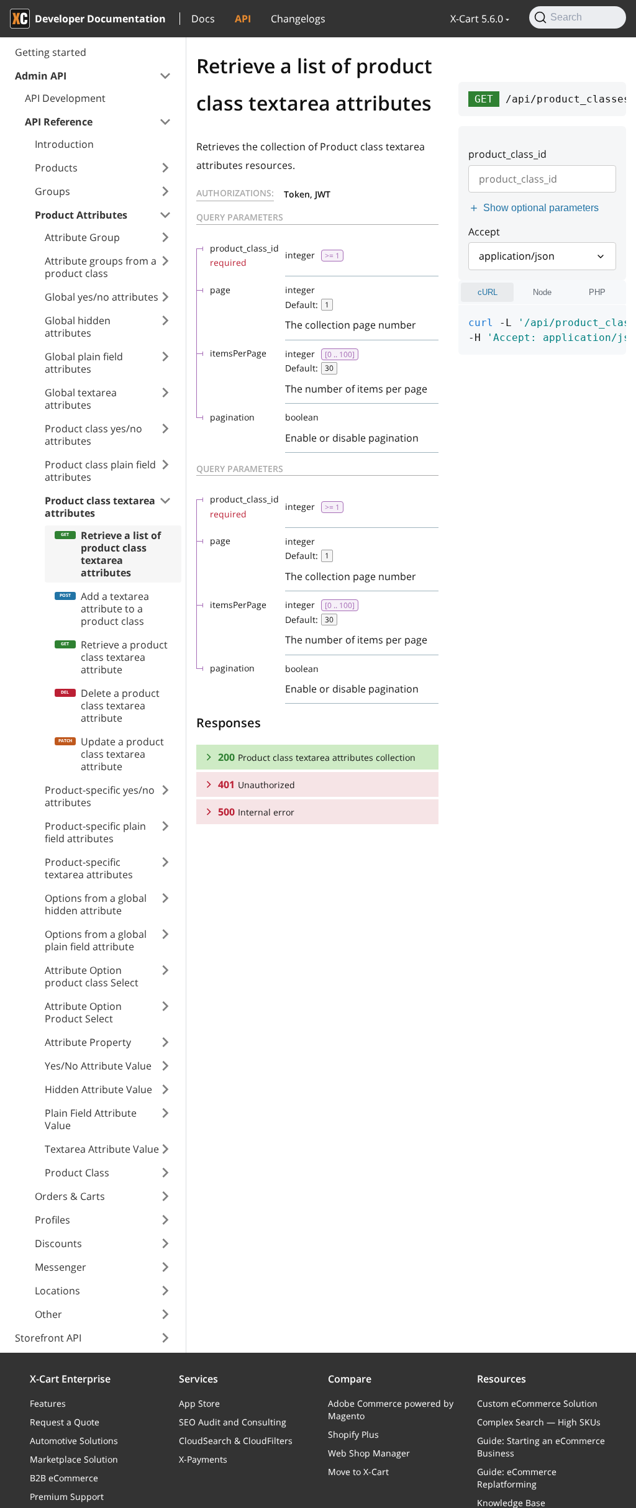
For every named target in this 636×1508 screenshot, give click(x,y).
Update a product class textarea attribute (122, 754)
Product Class (77, 1172)
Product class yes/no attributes (93, 435)
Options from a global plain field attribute (96, 940)
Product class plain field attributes (100, 471)
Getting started (50, 52)
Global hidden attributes (78, 327)
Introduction (64, 144)
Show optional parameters (541, 207)
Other (48, 1314)
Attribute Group (82, 237)
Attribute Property (88, 1042)
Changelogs (298, 18)
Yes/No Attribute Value (98, 1066)
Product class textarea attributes (100, 507)
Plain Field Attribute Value (91, 1119)
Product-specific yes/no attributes (100, 796)
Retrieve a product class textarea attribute (124, 657)
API (243, 18)
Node (542, 292)
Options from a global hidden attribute (96, 904)
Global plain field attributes (84, 363)
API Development (65, 98)
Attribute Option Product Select (83, 1012)
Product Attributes (81, 215)
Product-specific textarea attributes (89, 868)
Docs (203, 18)
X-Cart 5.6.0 (476, 18)
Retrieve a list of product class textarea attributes (121, 554)
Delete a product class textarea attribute (120, 705)
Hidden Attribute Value (98, 1089)
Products (56, 168)
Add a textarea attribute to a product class (115, 608)
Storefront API (48, 1338)
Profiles (52, 1220)
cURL (487, 292)
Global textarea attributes (81, 399)
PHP (597, 292)
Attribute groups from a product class (101, 267)
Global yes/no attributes (101, 297)
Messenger (60, 1267)
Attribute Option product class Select (92, 976)
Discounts (58, 1243)
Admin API (40, 76)
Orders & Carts (70, 1196)
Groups (52, 191)
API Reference (59, 122)
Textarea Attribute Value (102, 1149)
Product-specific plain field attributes (95, 832)
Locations (57, 1290)
